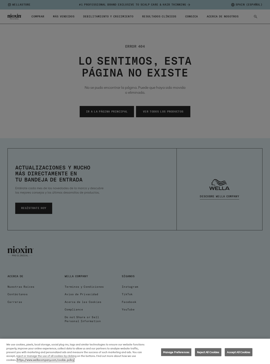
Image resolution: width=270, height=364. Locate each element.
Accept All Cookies (238, 352)
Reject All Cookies (208, 352)
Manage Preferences (176, 352)
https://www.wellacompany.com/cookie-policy (45, 360)
